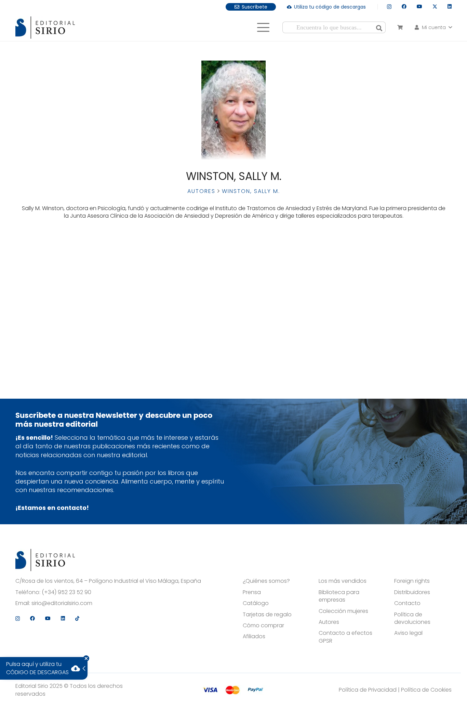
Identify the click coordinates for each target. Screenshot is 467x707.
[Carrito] (400, 27)
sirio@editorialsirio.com (61, 603)
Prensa (252, 592)
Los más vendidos (342, 581)
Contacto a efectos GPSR (345, 636)
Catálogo (256, 603)
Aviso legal (408, 633)
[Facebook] (404, 6)
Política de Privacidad (368, 690)
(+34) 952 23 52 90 (66, 592)
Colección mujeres (343, 611)
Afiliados (254, 636)
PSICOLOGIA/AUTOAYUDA (66, 280)
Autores (201, 191)
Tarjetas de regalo (267, 614)
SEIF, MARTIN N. (66, 305)
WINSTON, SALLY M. (66, 299)
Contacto (407, 603)
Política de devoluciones (412, 618)
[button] (263, 27)
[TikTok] (77, 618)
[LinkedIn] (450, 6)
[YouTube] (419, 6)
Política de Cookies (426, 690)
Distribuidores (412, 592)
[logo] (45, 27)
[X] (434, 6)
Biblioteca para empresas (339, 596)
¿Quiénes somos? (266, 581)
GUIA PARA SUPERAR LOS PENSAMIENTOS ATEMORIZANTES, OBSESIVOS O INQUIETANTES (66, 271)
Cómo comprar (263, 625)
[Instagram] (389, 6)
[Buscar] (379, 27)
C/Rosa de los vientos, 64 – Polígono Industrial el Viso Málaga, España (108, 581)
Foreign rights (412, 581)
